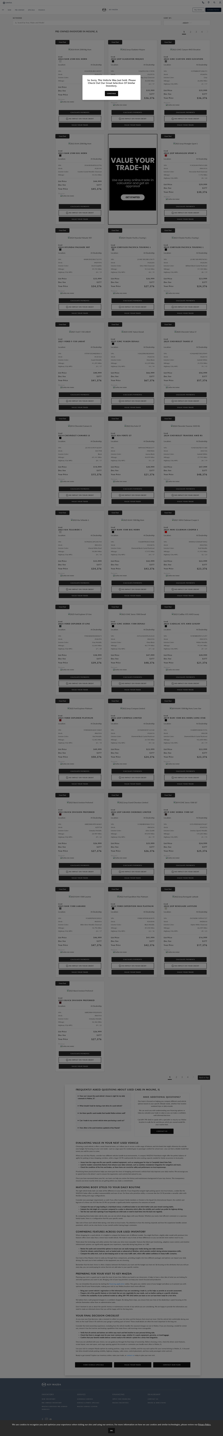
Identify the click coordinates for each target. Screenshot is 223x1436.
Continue (111, 93)
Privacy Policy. (204, 1424)
